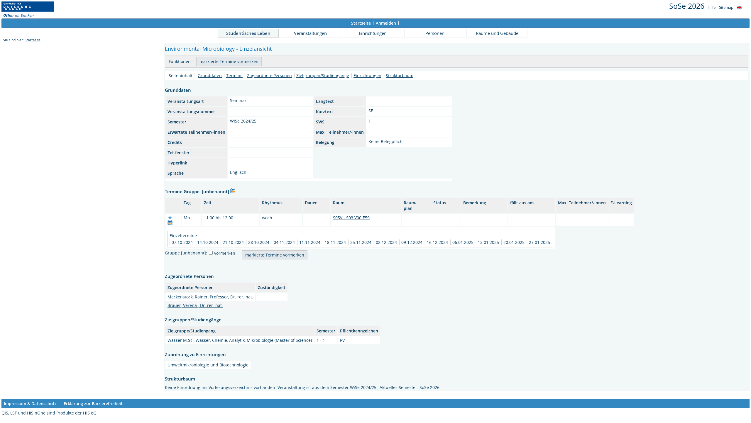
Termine (234, 75)
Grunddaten (210, 75)
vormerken (224, 253)
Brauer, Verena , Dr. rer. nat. (195, 305)
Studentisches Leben (248, 33)
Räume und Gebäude (497, 33)
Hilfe (712, 7)
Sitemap (726, 7)
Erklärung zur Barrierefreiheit (93, 403)
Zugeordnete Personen (269, 75)
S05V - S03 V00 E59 (351, 217)
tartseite (361, 23)
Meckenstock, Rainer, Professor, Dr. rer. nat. (210, 297)
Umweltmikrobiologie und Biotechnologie (208, 365)
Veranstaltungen (310, 33)
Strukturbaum (399, 75)
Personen (434, 33)
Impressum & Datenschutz (30, 403)
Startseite (32, 40)
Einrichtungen (373, 33)
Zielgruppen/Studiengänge (322, 75)
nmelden (386, 23)
